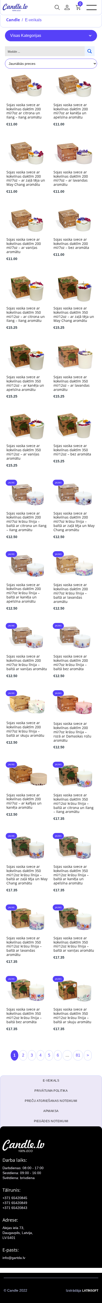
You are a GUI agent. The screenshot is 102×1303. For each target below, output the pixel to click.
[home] (15, 7)
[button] (57, 7)
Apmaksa (51, 1111)
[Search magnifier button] (90, 51)
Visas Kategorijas (25, 36)
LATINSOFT (90, 1290)
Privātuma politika (51, 1090)
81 (78, 1055)
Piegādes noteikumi (51, 1121)
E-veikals (51, 1080)
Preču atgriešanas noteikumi (51, 1101)
